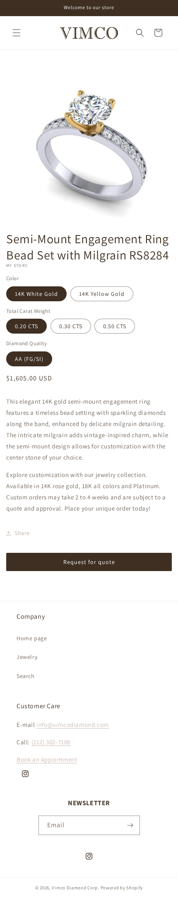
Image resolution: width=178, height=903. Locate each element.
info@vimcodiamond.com (72, 725)
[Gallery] (89, 144)
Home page (32, 638)
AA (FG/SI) (29, 359)
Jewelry (27, 657)
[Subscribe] (130, 825)
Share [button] (22, 533)
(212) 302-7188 (50, 742)
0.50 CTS (114, 326)
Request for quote (89, 562)
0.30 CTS (70, 326)
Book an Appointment (47, 759)
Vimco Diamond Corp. (75, 888)
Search (26, 676)
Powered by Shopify (122, 888)
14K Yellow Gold (102, 294)
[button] (16, 33)
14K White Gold (36, 294)
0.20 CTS (26, 326)
